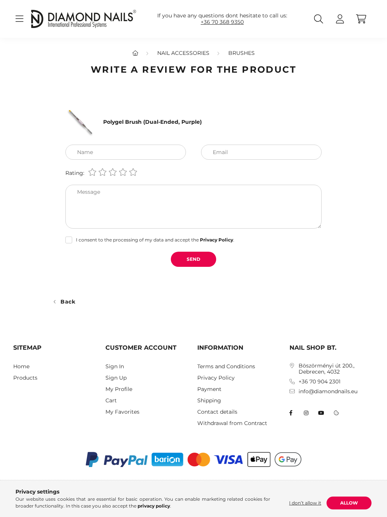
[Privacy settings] (336, 412)
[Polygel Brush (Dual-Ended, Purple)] (80, 121)
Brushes (241, 53)
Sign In (114, 366)
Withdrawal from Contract (232, 423)
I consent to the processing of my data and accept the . (155, 240)
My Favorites (122, 412)
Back (68, 301)
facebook (291, 412)
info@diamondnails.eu (328, 391)
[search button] (318, 18)
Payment (209, 389)
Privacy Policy (216, 378)
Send (193, 259)
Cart (111, 400)
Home (21, 366)
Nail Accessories (183, 53)
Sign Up (116, 378)
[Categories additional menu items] (19, 18)
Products (25, 378)
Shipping (209, 400)
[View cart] (360, 18)
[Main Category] (135, 53)
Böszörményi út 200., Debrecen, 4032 (326, 369)
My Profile (118, 389)
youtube (321, 412)
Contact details (217, 412)
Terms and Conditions (226, 366)
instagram (306, 412)
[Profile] (339, 18)
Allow (349, 503)
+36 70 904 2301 (320, 381)
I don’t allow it (305, 503)
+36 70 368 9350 (222, 22)
